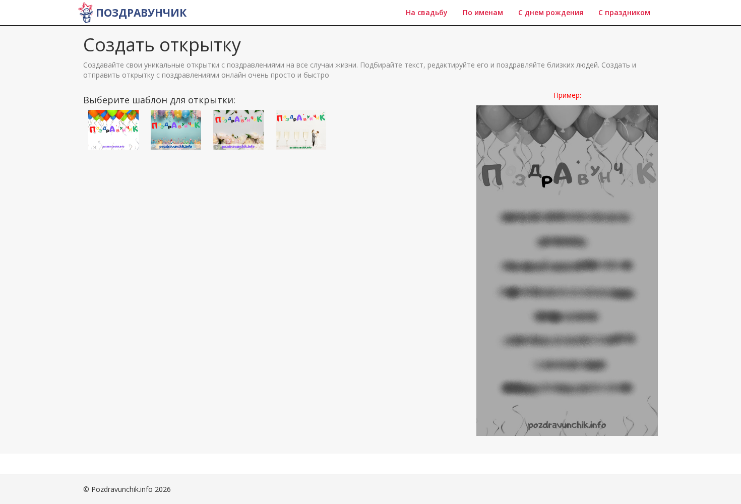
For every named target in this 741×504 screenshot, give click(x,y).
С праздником (624, 12)
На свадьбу (427, 12)
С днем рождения (550, 12)
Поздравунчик (141, 13)
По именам (483, 12)
